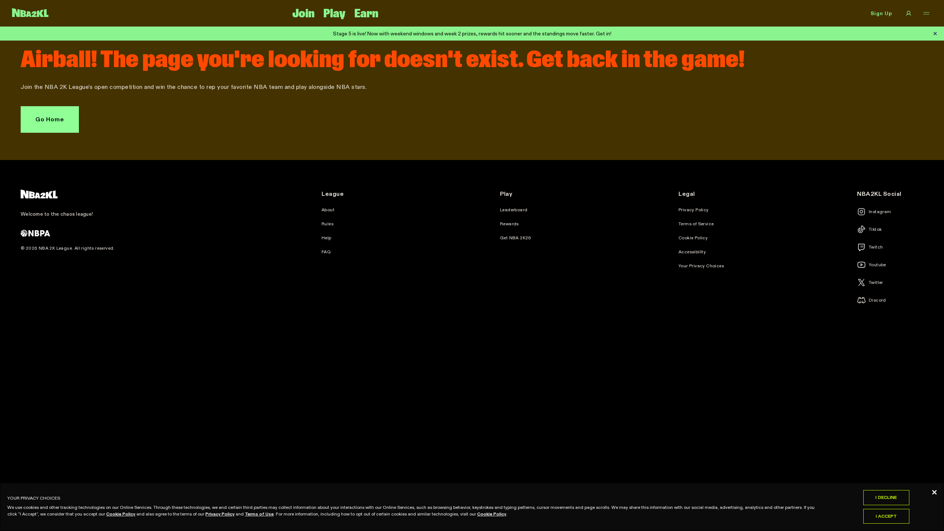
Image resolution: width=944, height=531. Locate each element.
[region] (472, 507)
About (328, 209)
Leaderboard (513, 209)
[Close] (934, 492)
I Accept (886, 516)
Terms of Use (259, 514)
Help (327, 237)
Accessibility (692, 251)
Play (334, 13)
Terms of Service (696, 223)
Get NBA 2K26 (515, 237)
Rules (327, 223)
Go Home (49, 119)
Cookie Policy (693, 237)
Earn (366, 13)
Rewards (509, 223)
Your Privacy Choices (701, 265)
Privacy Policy (693, 209)
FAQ (326, 251)
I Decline (886, 497)
